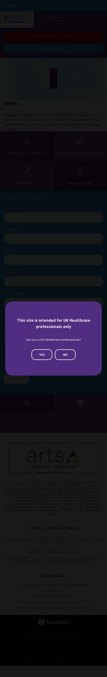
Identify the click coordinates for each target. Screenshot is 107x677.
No (65, 355)
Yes (42, 355)
